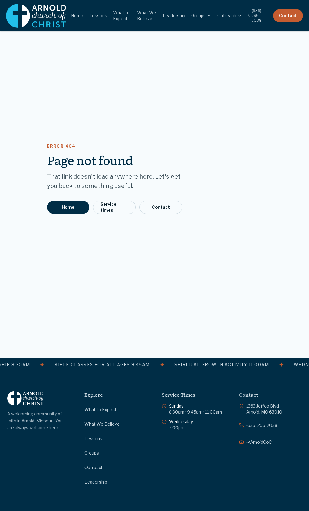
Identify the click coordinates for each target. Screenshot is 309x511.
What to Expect (121, 15)
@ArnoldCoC (259, 442)
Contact (288, 15)
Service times (108, 207)
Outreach (226, 15)
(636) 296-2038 (257, 15)
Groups (198, 15)
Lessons (98, 15)
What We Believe (146, 15)
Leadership (174, 15)
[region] (154, 365)
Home (77, 15)
